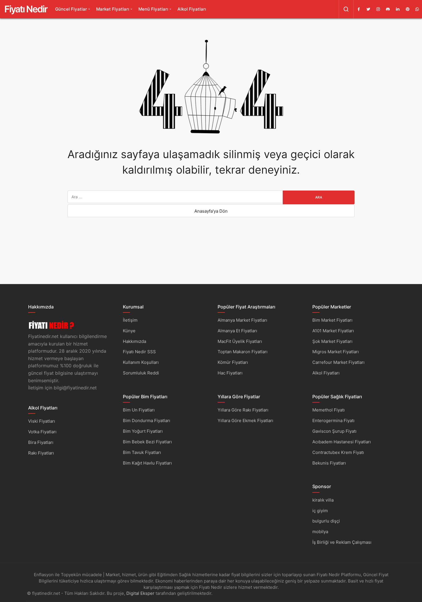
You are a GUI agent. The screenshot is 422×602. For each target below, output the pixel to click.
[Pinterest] (407, 9)
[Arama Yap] (346, 9)
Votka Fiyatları (42, 431)
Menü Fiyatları (153, 9)
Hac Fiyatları (230, 373)
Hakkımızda (134, 341)
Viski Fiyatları (41, 421)
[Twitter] (368, 9)
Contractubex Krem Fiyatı (338, 452)
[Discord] (388, 9)
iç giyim (320, 510)
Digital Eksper (140, 593)
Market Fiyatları (112, 9)
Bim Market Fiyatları (332, 320)
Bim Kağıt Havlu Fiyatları (147, 463)
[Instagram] (378, 9)
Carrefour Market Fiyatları (338, 362)
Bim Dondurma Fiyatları (146, 420)
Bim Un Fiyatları (139, 410)
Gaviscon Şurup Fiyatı (334, 431)
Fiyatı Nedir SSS (139, 351)
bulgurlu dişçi (326, 521)
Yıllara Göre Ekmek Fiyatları (245, 420)
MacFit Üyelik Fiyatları (240, 341)
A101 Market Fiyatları (333, 330)
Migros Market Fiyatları (335, 351)
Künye (129, 330)
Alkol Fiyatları (191, 9)
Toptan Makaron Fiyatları (243, 351)
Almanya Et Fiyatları (237, 330)
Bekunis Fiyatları (329, 463)
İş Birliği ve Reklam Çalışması (341, 542)
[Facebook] (358, 9)
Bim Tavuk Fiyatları (142, 452)
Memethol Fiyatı (328, 410)
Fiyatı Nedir (25, 9)
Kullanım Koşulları (141, 362)
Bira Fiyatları (40, 442)
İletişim (130, 320)
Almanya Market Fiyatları (242, 320)
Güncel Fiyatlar (71, 9)
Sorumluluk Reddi (141, 373)
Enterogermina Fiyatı (333, 420)
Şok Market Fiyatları (332, 341)
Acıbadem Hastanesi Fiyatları (341, 441)
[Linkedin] (397, 9)
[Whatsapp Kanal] (417, 9)
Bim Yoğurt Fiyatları (143, 431)
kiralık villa (323, 500)
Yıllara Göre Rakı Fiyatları (243, 410)
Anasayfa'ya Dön (211, 211)
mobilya (320, 531)
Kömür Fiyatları (233, 362)
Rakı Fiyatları (41, 453)
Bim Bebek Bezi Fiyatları (147, 441)
